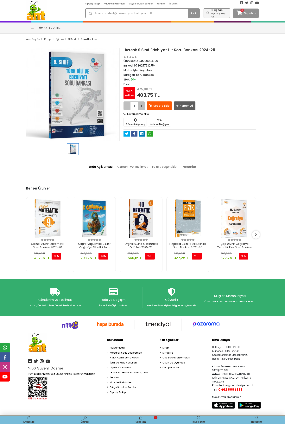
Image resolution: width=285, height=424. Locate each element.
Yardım (161, 3)
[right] (255, 234)
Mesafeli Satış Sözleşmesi (126, 353)
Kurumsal (115, 340)
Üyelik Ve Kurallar (121, 367)
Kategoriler (169, 340)
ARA (193, 13)
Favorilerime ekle (138, 114)
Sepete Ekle (161, 106)
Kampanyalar (171, 367)
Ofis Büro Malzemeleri (176, 357)
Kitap (165, 348)
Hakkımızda (117, 348)
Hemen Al (186, 106)
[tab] (101, 167)
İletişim (173, 3)
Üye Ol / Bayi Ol (218, 15)
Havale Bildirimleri (114, 3)
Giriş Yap (217, 10)
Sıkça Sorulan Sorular (141, 3)
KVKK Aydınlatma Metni (124, 357)
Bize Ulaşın (221, 340)
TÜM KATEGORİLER (49, 28)
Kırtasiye (167, 353)
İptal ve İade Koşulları (123, 362)
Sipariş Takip (92, 3)
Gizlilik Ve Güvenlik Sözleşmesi (129, 372)
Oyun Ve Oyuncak (173, 362)
